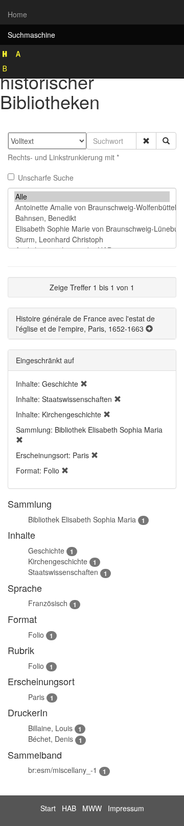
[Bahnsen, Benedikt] (92, 218)
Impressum (126, 808)
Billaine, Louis (50, 728)
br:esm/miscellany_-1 (62, 770)
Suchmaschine (31, 35)
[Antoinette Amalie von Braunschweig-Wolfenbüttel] (92, 207)
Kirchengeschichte (57, 561)
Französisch (47, 603)
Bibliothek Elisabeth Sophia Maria (82, 519)
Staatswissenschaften (63, 572)
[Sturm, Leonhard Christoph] (92, 239)
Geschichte (46, 550)
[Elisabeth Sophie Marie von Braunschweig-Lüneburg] (92, 228)
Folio (36, 635)
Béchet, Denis (50, 739)
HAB (69, 808)
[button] (146, 140)
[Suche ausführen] (166, 140)
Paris (36, 697)
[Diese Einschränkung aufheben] (83, 384)
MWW (92, 808)
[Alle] (92, 196)
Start (48, 808)
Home (17, 14)
